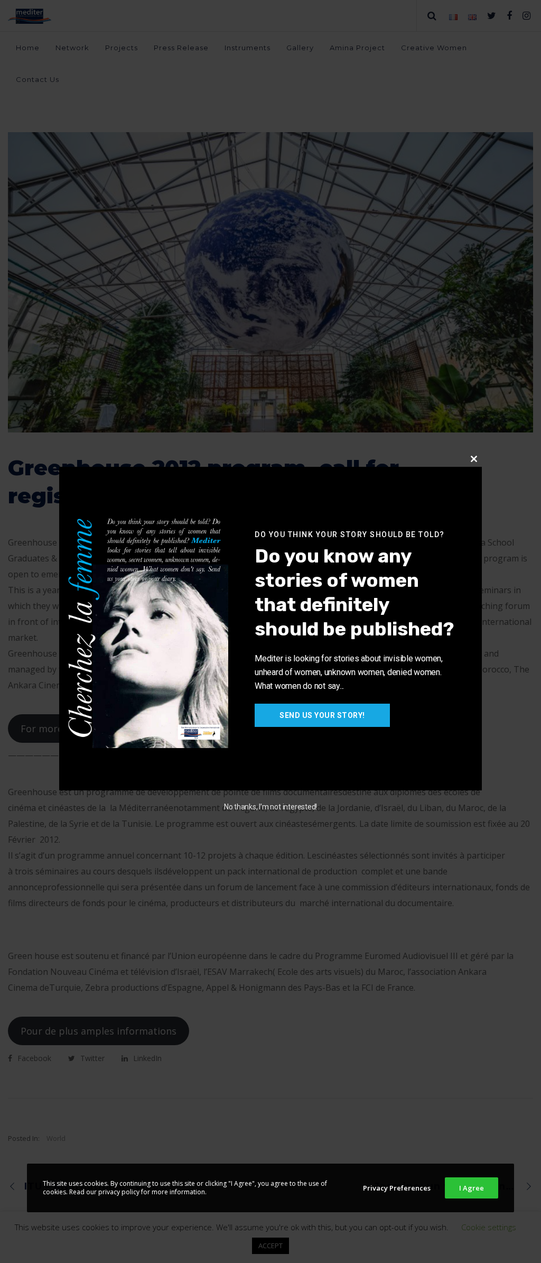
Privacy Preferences (397, 1188)
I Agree (471, 1188)
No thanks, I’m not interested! (270, 807)
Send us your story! (322, 715)
